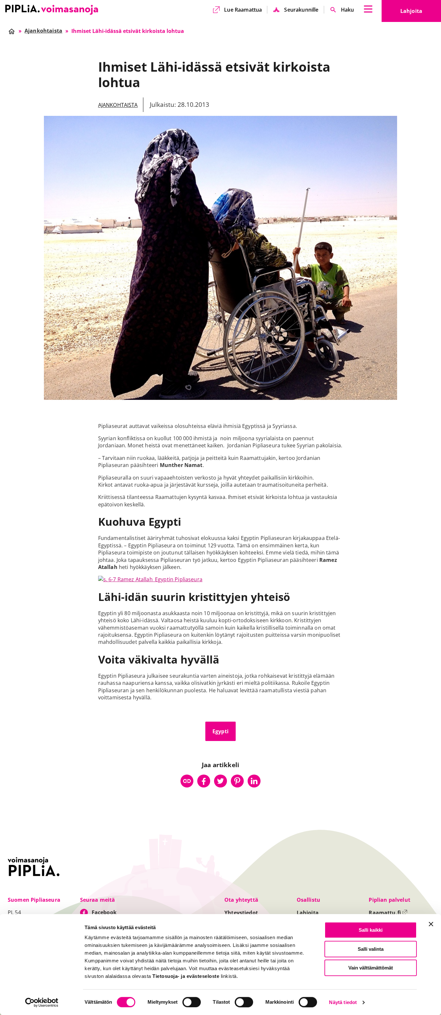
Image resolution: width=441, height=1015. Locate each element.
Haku (347, 9)
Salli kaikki (371, 930)
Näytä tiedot (343, 1002)
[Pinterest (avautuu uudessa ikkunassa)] (237, 781)
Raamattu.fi (388, 912)
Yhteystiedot (241, 912)
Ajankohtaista (118, 104)
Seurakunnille (301, 9)
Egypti (220, 731)
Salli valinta (371, 949)
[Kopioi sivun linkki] (186, 781)
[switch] (191, 1002)
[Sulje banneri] (431, 924)
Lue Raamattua (243, 9)
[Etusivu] (51, 10)
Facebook (104, 912)
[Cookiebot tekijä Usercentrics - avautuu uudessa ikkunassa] (42, 1002)
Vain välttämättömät (370, 967)
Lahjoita (420, 12)
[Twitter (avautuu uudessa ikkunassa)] (220, 781)
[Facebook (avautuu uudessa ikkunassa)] (203, 781)
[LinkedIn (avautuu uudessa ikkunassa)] (254, 781)
